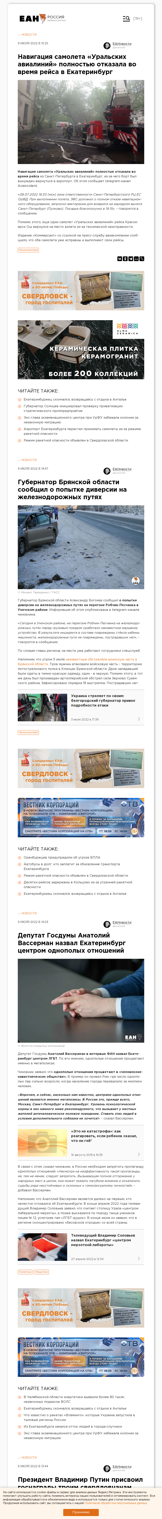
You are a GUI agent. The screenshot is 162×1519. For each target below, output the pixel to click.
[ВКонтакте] (119, 258)
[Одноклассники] (125, 258)
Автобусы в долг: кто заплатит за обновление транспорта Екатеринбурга (72, 867)
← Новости (27, 35)
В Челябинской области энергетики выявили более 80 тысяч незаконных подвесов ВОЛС (74, 1399)
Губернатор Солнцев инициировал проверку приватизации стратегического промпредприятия (73, 409)
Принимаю (81, 1512)
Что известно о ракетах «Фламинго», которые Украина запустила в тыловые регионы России (79, 1418)
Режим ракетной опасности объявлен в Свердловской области (76, 440)
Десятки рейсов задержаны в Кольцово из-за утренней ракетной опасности (78, 885)
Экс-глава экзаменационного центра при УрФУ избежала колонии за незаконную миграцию (81, 420)
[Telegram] (130, 258)
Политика (25, 1272)
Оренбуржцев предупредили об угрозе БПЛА (62, 857)
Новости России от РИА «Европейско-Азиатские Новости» (33, 19)
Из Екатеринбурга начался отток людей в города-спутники (73, 1426)
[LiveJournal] (141, 258)
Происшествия (28, 250)
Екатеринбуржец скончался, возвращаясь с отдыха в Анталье (75, 399)
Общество (41, 1272)
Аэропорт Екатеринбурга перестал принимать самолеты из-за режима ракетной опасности (82, 431)
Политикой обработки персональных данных (116, 1503)
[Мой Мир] (136, 258)
